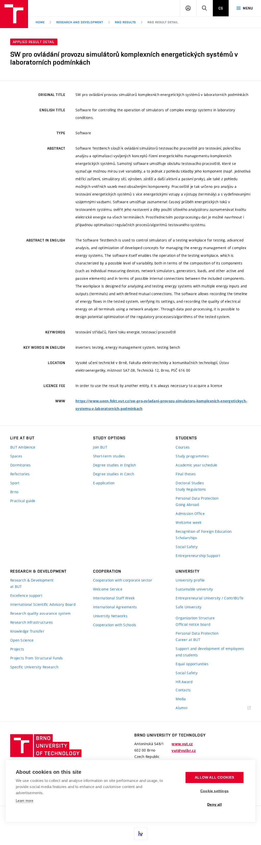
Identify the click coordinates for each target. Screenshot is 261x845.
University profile (190, 580)
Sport (14, 482)
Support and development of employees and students (210, 651)
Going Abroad (187, 504)
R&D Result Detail (163, 22)
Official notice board (193, 624)
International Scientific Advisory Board (42, 604)
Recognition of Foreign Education (203, 531)
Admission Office (190, 513)
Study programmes (192, 456)
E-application (104, 482)
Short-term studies (109, 456)
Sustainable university (194, 589)
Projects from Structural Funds (36, 658)
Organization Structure (195, 617)
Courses (183, 447)
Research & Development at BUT (32, 583)
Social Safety (187, 546)
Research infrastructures (31, 622)
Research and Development (79, 22)
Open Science (21, 640)
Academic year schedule (196, 465)
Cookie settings (214, 791)
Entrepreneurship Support (198, 555)
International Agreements (115, 607)
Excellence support (26, 595)
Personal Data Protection (197, 498)
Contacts (183, 689)
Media (181, 698)
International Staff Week (114, 598)
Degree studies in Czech (113, 474)
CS (220, 8)
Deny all (214, 804)
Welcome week (188, 522)
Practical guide (22, 500)
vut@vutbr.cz (183, 750)
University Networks (110, 615)
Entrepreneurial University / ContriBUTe (209, 598)
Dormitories (20, 465)
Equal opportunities (192, 663)
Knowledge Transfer (27, 631)
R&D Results (125, 22)
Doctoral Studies (190, 482)
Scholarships (186, 537)
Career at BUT (188, 639)
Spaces (16, 456)
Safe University (188, 607)
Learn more (24, 801)
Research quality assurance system (40, 613)
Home (40, 22)
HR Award (184, 681)
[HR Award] (140, 833)
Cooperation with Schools (114, 624)
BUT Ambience (22, 447)
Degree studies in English (114, 465)
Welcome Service (107, 589)
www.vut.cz (182, 744)
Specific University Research (34, 667)
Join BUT (100, 447)
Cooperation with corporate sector (122, 580)
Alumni (181, 707)
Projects (17, 649)
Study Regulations (191, 489)
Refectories (20, 474)
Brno (14, 491)
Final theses (186, 474)
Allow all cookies (214, 777)
